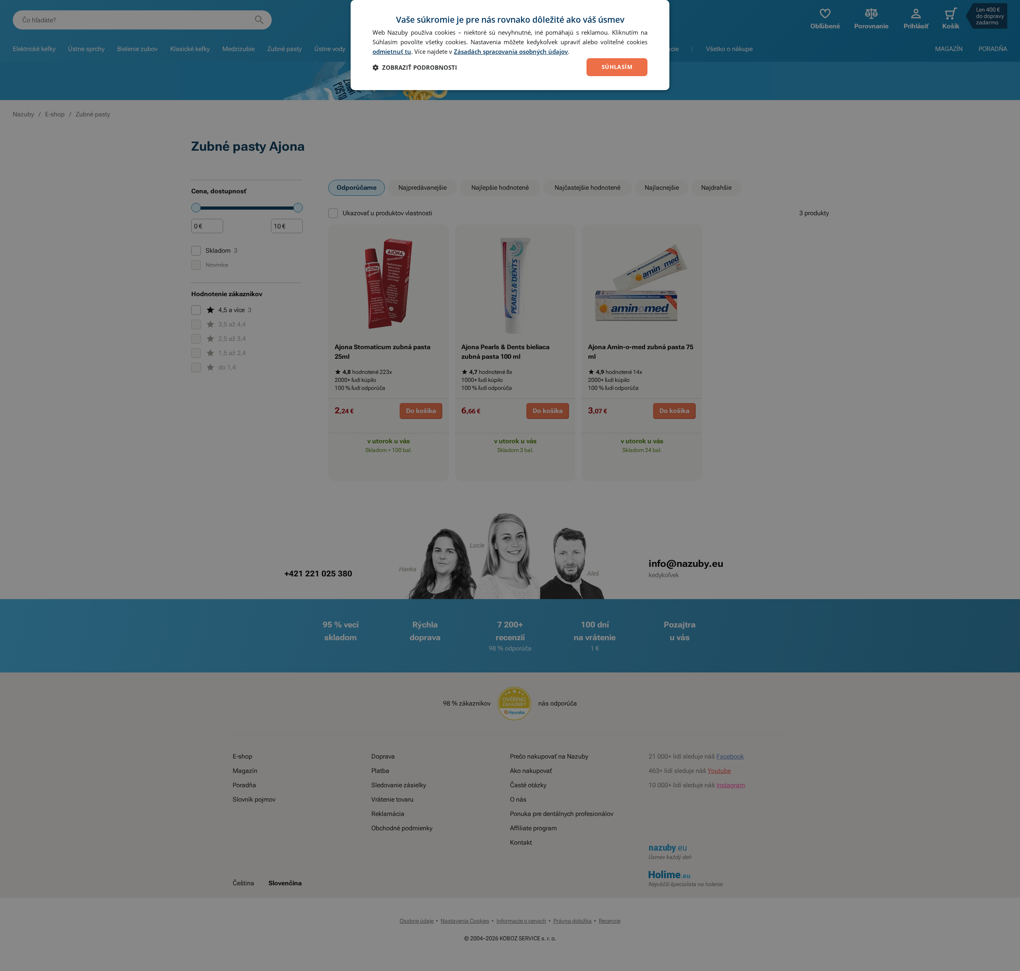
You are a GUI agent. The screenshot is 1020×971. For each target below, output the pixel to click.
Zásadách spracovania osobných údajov (511, 51)
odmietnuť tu (392, 51)
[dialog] (510, 45)
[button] (415, 67)
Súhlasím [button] (617, 67)
